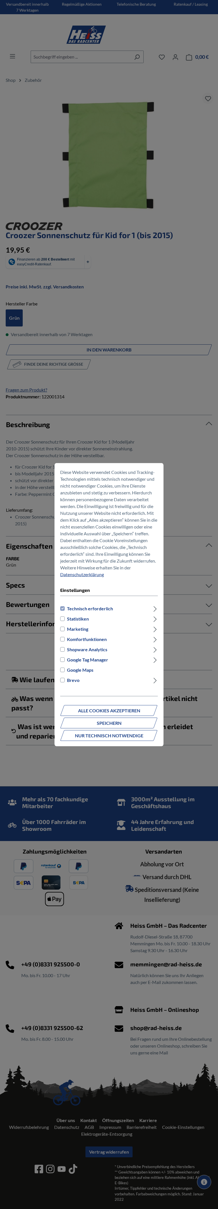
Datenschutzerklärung (82, 574)
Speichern (109, 722)
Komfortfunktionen (87, 639)
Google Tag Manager (87, 659)
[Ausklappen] (155, 608)
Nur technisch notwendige (109, 735)
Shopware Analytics (87, 649)
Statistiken (78, 618)
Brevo (73, 679)
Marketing (77, 628)
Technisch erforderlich (90, 608)
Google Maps (80, 669)
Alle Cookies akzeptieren (109, 710)
